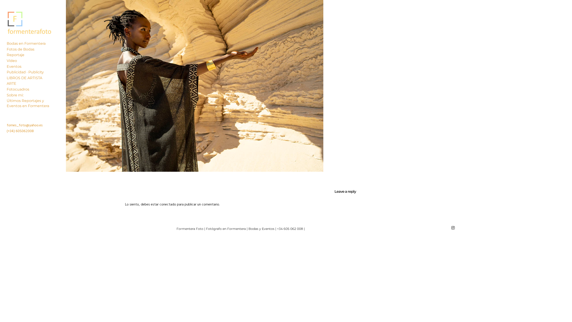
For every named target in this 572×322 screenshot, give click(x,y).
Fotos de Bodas (20, 49)
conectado (168, 205)
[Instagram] (453, 228)
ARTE (11, 83)
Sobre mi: (15, 95)
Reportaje (15, 55)
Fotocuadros (18, 89)
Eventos (14, 66)
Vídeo (12, 61)
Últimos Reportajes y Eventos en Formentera (28, 103)
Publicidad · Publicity (25, 72)
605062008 (25, 131)
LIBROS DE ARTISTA (24, 78)
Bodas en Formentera (26, 43)
